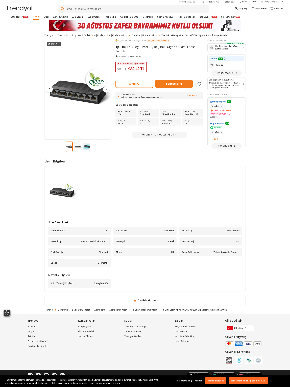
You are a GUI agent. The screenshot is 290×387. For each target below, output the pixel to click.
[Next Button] (106, 89)
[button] (142, 40)
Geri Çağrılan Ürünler (38, 346)
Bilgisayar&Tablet (81, 35)
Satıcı (128, 321)
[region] (145, 381)
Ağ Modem (99, 35)
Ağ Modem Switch (118, 35)
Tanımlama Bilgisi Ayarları (189, 380)
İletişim (31, 336)
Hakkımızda (229, 2)
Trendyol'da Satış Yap (210, 2)
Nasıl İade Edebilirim (185, 336)
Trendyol (48, 35)
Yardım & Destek (249, 2)
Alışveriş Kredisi (86, 331)
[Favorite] (199, 84)
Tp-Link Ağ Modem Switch (144, 35)
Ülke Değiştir (233, 321)
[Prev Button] (49, 89)
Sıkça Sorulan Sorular (185, 326)
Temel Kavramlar (132, 331)
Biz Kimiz (32, 326)
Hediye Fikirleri (85, 336)
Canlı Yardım (181, 331)
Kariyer (31, 331)
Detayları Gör (101, 283)
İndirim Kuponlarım (187, 2)
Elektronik (63, 35)
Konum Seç (192, 95)
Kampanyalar (84, 326)
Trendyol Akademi (133, 336)
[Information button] (225, 59)
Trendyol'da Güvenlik (38, 341)
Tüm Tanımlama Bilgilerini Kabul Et (249, 380)
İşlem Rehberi (182, 341)
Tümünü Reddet (216, 380)
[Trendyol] (19, 8)
